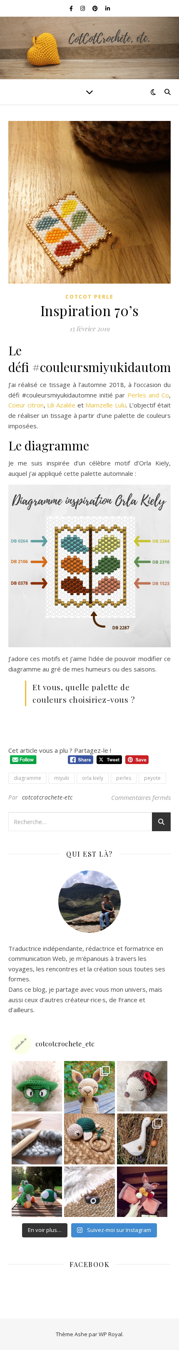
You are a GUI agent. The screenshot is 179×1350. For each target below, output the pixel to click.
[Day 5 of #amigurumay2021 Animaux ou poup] (142, 1191)
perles (123, 778)
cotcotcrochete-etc (47, 797)
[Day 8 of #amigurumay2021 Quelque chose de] (37, 1191)
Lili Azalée (61, 405)
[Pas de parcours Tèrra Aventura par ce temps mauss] (37, 1086)
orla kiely (92, 778)
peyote (152, 778)
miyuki (61, 778)
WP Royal (110, 1334)
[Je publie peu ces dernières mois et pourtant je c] (142, 1139)
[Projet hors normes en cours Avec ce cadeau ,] (37, 1139)
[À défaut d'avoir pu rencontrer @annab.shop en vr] (89, 1139)
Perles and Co (148, 395)
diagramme (27, 778)
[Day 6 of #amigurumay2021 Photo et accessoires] (89, 1191)
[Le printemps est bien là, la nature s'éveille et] (142, 1086)
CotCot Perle (89, 296)
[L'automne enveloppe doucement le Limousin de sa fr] (89, 1086)
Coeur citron (26, 405)
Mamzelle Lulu (105, 405)
